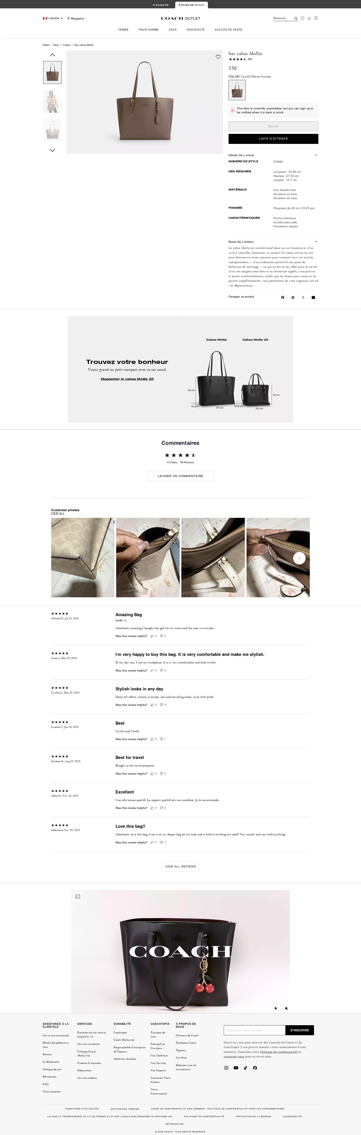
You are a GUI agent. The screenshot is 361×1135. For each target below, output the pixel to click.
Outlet (46, 45)
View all (58, 513)
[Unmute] (286, 1008)
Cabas (66, 45)
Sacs (56, 45)
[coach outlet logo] (180, 18)
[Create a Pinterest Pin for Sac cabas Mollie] (293, 297)
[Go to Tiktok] (245, 1069)
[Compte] (309, 18)
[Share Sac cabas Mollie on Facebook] (282, 297)
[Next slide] (299, 558)
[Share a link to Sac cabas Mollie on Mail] (313, 297)
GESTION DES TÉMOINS (125, 1109)
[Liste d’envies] (302, 18)
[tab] (161, 5)
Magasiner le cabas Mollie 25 (127, 378)
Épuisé (273, 126)
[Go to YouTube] (235, 1069)
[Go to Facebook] (255, 1069)
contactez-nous (234, 1056)
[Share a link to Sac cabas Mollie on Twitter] (303, 297)
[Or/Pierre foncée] (237, 90)
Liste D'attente (273, 138)
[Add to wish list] (218, 57)
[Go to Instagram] (226, 1069)
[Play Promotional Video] (276, 1008)
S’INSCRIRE (300, 1030)
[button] (52, 73)
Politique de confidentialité (279, 1052)
